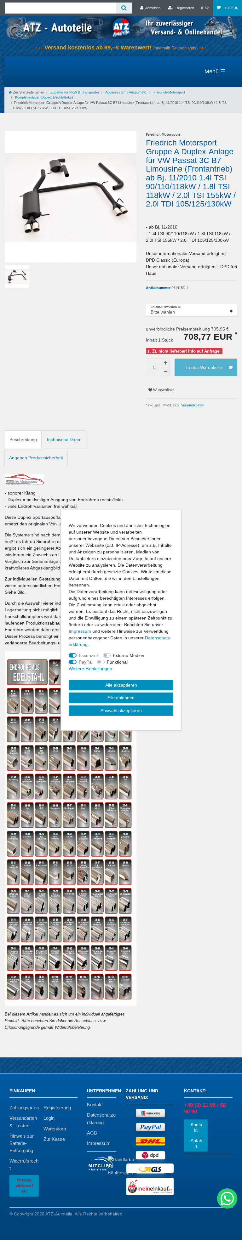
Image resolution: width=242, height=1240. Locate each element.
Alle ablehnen (121, 697)
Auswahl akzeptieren (121, 710)
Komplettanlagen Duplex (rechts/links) (43, 97)
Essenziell (89, 655)
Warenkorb (54, 1128)
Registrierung (57, 1107)
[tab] (23, 439)
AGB (92, 1132)
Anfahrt (195, 1143)
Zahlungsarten (24, 1107)
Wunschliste (163, 390)
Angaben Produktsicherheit (36, 457)
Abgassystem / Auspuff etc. (126, 92)
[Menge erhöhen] (165, 363)
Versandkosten (192, 405)
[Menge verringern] (165, 371)
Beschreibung (23, 439)
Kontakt (95, 1104)
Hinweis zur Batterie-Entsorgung (21, 1143)
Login (49, 1118)
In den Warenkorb (204, 367)
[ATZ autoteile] (121, 27)
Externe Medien (128, 655)
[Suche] (124, 8)
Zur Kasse (54, 1139)
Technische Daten (64, 439)
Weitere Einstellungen (90, 668)
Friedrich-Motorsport (169, 92)
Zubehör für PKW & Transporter (74, 92)
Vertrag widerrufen (24, 1185)
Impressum (99, 1143)
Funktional (117, 661)
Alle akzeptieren (121, 684)
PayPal (86, 661)
